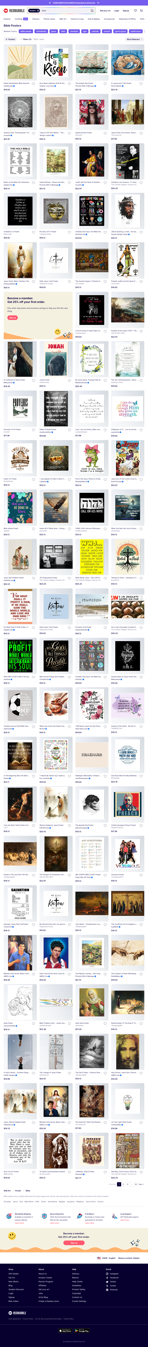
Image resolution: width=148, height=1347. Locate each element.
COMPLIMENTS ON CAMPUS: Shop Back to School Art (74, 3)
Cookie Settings (79, 1301)
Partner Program (46, 1281)
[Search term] (92, 10)
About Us (43, 1274)
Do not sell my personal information (48, 1319)
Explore (7, 19)
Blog (10, 1285)
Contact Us (77, 1297)
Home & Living (77, 19)
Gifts (142, 19)
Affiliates (42, 1285)
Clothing (21, 19)
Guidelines (76, 1285)
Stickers (35, 19)
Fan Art (12, 1277)
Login (11, 1293)
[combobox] (61, 10)
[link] (26, 31)
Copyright (76, 1293)
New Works (13, 1281)
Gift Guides (13, 1274)
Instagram (114, 1274)
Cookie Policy (68, 1319)
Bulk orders (13, 1301)
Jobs (41, 1293)
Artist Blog (43, 1297)
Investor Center (45, 1277)
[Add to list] (33, 84)
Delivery (75, 1274)
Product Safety (78, 1289)
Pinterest (114, 1289)
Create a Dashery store (49, 1301)
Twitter (113, 1281)
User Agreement (15, 1319)
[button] (74, 3)
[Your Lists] (135, 10)
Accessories (109, 19)
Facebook (114, 1277)
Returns (75, 1277)
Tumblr (113, 1286)
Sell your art (44, 1289)
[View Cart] (141, 10)
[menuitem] (7, 19)
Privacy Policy (28, 1319)
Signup (12, 1297)
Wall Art (62, 19)
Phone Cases (49, 19)
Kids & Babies (94, 19)
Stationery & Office (127, 19)
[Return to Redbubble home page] (14, 11)
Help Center (77, 1281)
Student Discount (16, 1289)
